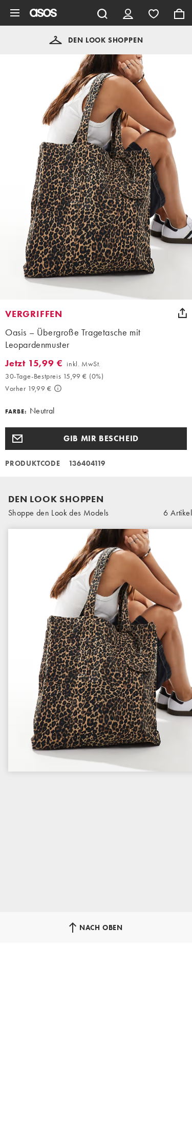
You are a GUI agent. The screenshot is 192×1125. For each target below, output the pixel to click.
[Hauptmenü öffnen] (15, 13)
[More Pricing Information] (58, 388)
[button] (96, 40)
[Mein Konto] (128, 13)
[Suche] (102, 13)
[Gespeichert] (153, 13)
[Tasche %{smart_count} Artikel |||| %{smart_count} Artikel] (179, 13)
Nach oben (101, 927)
